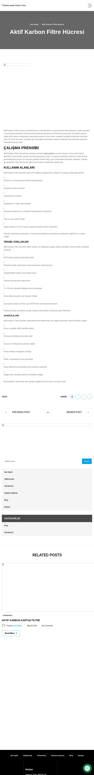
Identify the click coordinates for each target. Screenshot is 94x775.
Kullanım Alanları (11, 493)
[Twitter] (78, 396)
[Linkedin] (89, 396)
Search (87, 461)
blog (6, 525)
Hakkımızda (9, 479)
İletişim (7, 507)
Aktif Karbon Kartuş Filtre (21, 620)
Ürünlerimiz (8, 486)
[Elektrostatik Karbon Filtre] (14, 5)
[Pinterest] (83, 396)
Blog (6, 500)
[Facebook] (72, 396)
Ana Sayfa (34, 24)
